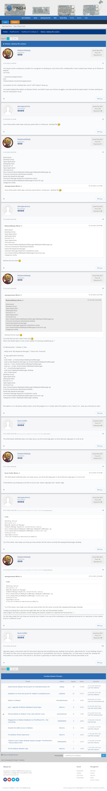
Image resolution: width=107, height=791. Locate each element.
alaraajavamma (23, 106)
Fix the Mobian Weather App (18, 749)
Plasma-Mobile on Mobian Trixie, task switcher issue (26, 714)
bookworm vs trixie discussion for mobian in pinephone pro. (29, 694)
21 (73, 694)
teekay (62, 687)
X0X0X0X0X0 (62, 721)
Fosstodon (80, 778)
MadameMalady (24, 50)
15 (73, 687)
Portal (72, 18)
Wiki (55, 18)
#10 (103, 646)
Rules (35, 18)
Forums (93, 771)
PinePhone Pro (14, 32)
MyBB (12, 788)
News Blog (63, 18)
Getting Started (45, 18)
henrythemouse (62, 700)
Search (79, 18)
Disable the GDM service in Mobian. (20, 728)
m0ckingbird (79, 788)
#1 (103, 63)
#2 (103, 119)
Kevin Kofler (22, 421)
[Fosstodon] (17, 780)
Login (5, 22)
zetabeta (62, 694)
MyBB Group (26, 788)
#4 (103, 219)
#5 (103, 288)
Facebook (80, 771)
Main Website (26, 18)
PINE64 (5, 32)
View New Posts (7, 26)
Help (86, 18)
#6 (103, 433)
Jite (95, 722)
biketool (96, 688)
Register (14, 22)
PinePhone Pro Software (29, 32)
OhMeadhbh (61, 742)
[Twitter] (13, 780)
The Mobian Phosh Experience (18, 735)
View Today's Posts (19, 26)
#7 (103, 466)
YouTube (80, 775)
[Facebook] (5, 780)
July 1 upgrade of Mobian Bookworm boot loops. (25, 707)
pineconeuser (62, 714)
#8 (103, 510)
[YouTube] (9, 780)
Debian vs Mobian (14, 700)
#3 (103, 152)
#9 (103, 569)
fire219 (102, 788)
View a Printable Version (10, 755)
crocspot (96, 736)
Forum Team (94, 780)
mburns (62, 707)
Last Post (90, 688)
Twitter (79, 773)
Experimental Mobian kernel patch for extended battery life (29, 687)
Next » (15, 38)
